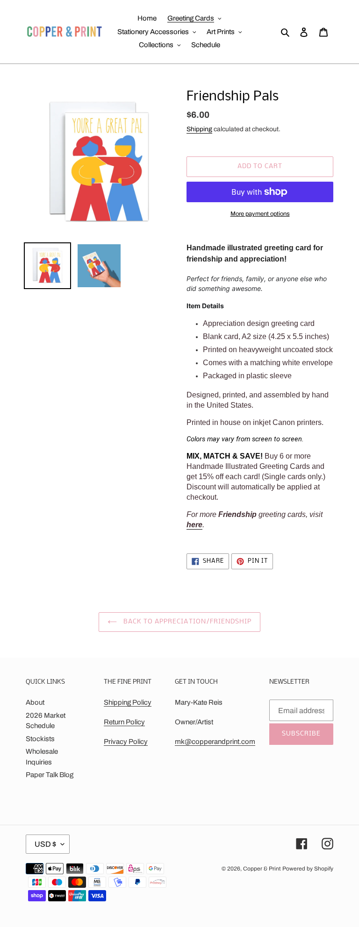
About (35, 702)
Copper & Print (262, 868)
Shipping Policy (127, 702)
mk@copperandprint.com (215, 741)
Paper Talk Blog (49, 774)
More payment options (260, 214)
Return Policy (124, 722)
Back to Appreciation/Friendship (186, 621)
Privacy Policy (126, 741)
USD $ (45, 844)
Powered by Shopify (307, 868)
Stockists (40, 739)
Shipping (199, 129)
